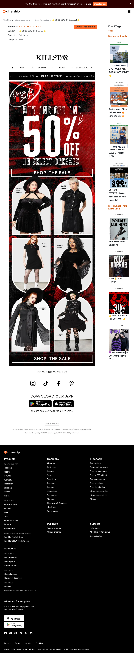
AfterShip (7, 20)
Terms (17, 643)
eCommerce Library (23, 20)
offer (110, 30)
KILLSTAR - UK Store (30, 26)
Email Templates (42, 20)
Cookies (39, 643)
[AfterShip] (12, 11)
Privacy (7, 643)
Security (27, 643)
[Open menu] (129, 11)
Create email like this (85, 27)
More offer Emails (117, 36)
